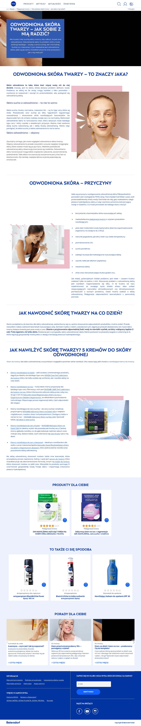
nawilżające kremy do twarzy (121, 361)
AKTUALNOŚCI (54, 4)
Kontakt (50, 701)
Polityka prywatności (33, 680)
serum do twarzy (56, 459)
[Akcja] (131, 4)
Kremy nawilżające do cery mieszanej (27, 442)
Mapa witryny (39, 684)
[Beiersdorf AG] (13, 722)
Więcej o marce (17, 693)
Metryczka (27, 684)
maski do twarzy (62, 461)
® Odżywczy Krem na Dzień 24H (39, 411)
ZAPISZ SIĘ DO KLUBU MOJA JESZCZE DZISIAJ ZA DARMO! (104, 676)
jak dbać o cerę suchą (25, 420)
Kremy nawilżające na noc (22, 387)
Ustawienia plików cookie (54, 680)
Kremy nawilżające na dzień (23, 373)
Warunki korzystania (15, 680)
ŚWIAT (69, 4)
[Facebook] (79, 711)
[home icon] (7, 9)
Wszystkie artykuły (14, 684)
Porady (12, 9)
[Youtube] (87, 711)
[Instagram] (95, 711)
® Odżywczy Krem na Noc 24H (40, 417)
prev (7, 642)
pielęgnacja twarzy (97, 219)
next (133, 642)
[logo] (13, 4)
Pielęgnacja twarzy (23, 9)
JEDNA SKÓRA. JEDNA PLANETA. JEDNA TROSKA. (25, 701)
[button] (65, 520)
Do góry (131, 9)
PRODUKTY (29, 4)
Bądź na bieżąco (84, 704)
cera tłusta (55, 434)
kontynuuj (88, 692)
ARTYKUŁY (41, 4)
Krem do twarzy (13, 361)
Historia (12, 697)
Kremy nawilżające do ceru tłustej (25, 426)
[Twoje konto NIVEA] (125, 4)
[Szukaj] (119, 4)
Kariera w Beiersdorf (28, 697)
